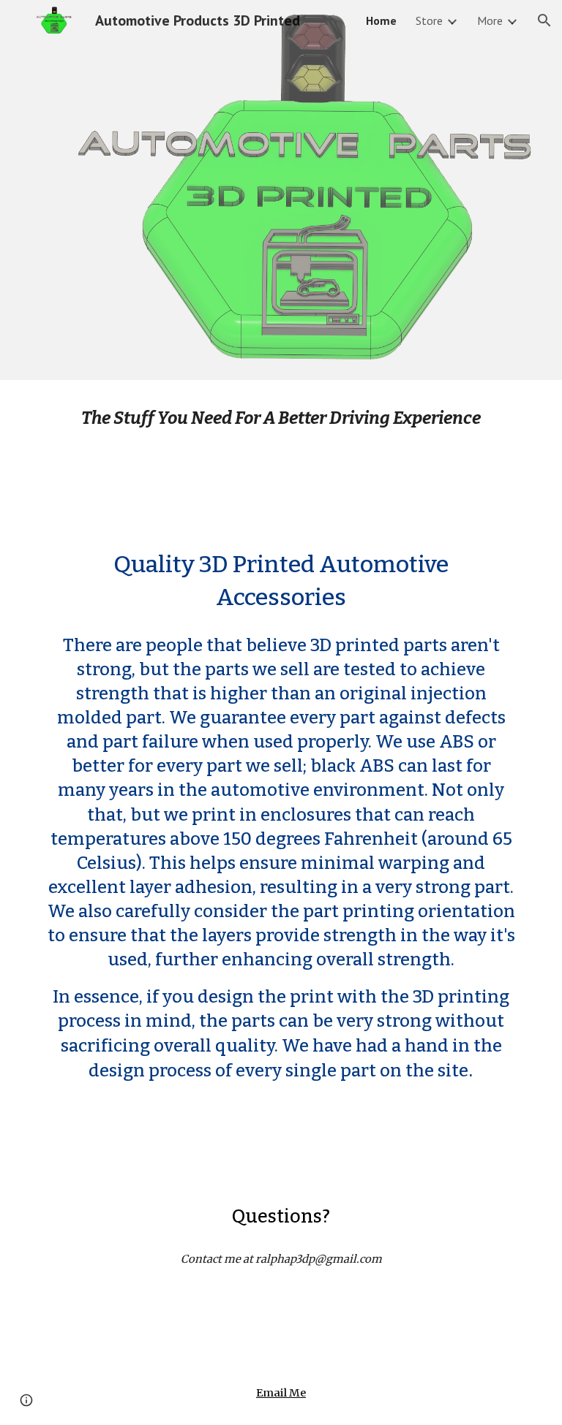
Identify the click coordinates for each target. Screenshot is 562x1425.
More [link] (490, 20)
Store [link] (429, 20)
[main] (280, 418)
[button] (544, 20)
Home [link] (381, 20)
